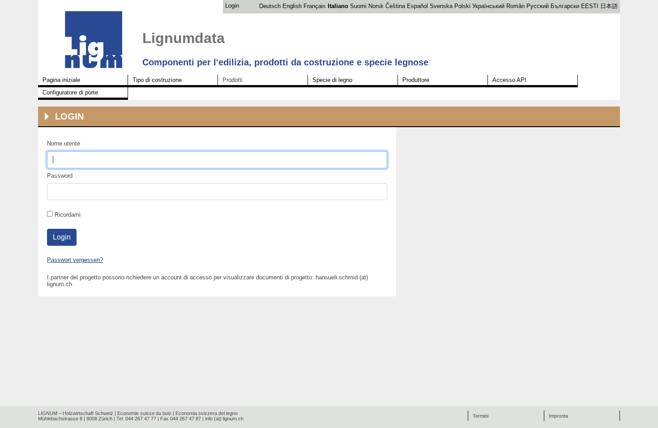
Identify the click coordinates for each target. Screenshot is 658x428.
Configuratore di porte (70, 92)
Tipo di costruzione (157, 80)
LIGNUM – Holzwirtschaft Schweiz (75, 413)
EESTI (589, 6)
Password (60, 175)
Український (488, 6)
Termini (480, 416)
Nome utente (63, 143)
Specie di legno (332, 80)
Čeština (395, 6)
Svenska (441, 6)
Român (515, 6)
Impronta (558, 416)
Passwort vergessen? (75, 260)
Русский (537, 6)
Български (565, 6)
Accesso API (509, 80)
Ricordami (68, 214)
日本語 (609, 6)
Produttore (415, 80)
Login (232, 5)
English (292, 6)
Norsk (376, 6)
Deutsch (270, 6)
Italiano (338, 6)
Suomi (358, 6)
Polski (462, 6)
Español (417, 6)
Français (314, 6)
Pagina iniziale (61, 80)
